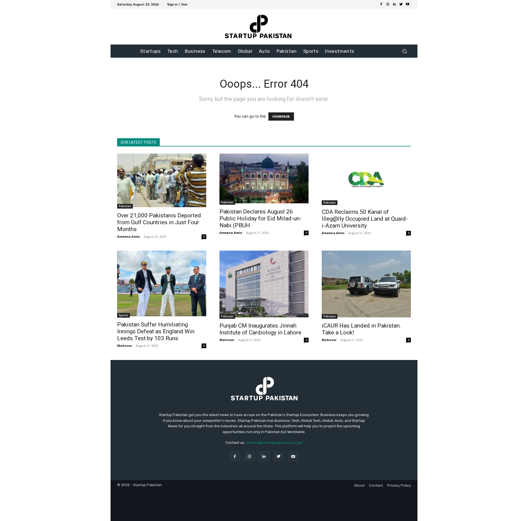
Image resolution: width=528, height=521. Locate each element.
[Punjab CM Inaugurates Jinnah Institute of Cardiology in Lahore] (264, 285)
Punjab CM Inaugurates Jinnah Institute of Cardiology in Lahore (260, 329)
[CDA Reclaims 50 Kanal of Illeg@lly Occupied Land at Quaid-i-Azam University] (366, 179)
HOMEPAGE (281, 116)
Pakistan (125, 206)
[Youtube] (407, 4)
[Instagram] (387, 4)
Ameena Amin (128, 236)
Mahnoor (124, 345)
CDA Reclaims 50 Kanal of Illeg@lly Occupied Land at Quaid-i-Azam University (365, 219)
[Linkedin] (394, 4)
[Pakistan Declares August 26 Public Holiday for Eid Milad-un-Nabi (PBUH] (264, 179)
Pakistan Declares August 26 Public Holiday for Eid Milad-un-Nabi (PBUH (260, 218)
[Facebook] (381, 4)
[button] (404, 51)
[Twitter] (401, 4)
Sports (123, 315)
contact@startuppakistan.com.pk (274, 442)
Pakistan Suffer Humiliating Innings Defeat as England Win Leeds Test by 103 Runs (155, 331)
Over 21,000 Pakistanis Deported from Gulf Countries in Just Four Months (159, 222)
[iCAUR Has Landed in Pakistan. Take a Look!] (366, 285)
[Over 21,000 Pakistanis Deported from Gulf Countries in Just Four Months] (161, 181)
